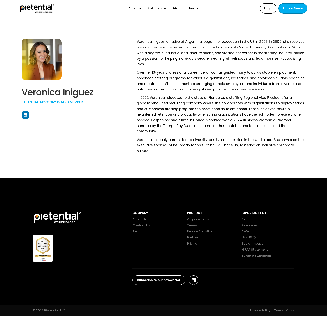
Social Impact (252, 243)
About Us (139, 219)
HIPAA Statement (255, 249)
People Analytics (200, 231)
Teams (192, 225)
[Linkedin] (25, 115)
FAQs (245, 231)
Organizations (198, 219)
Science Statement (256, 255)
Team (136, 231)
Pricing (192, 243)
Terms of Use (284, 310)
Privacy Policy (260, 310)
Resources (250, 225)
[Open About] (140, 8)
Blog (245, 219)
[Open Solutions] (164, 8)
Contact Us (141, 225)
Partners (193, 237)
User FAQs (249, 237)
